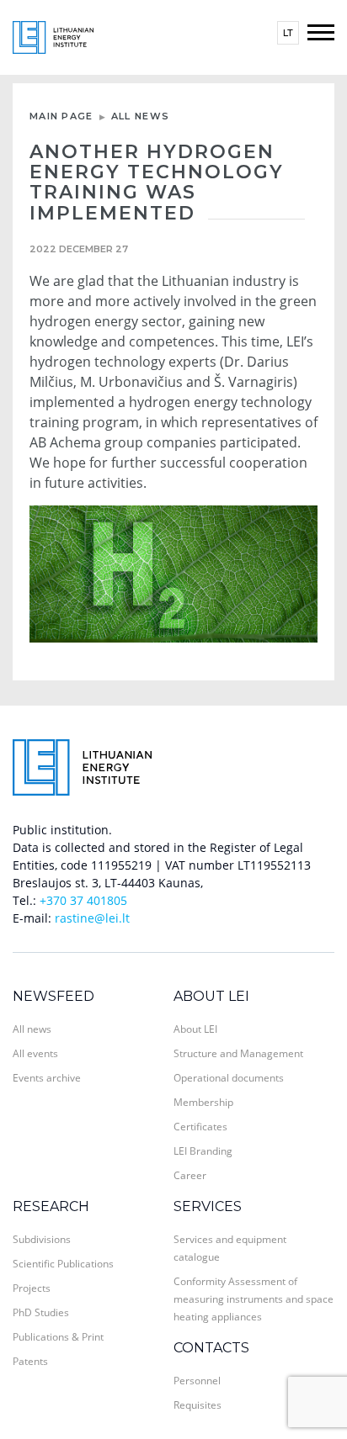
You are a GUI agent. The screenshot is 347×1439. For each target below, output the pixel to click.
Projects (32, 1288)
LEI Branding (203, 1151)
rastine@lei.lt (92, 918)
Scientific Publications (63, 1263)
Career (190, 1175)
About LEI (211, 996)
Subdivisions (42, 1239)
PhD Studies (41, 1312)
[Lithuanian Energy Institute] (53, 36)
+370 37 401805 (83, 900)
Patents (30, 1361)
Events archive (47, 1078)
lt (288, 33)
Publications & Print (58, 1337)
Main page (61, 116)
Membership (203, 1102)
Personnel (197, 1380)
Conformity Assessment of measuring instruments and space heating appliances (254, 1299)
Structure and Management (238, 1053)
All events (35, 1053)
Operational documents (229, 1078)
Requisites (198, 1405)
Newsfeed (53, 996)
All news (140, 116)
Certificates (200, 1126)
